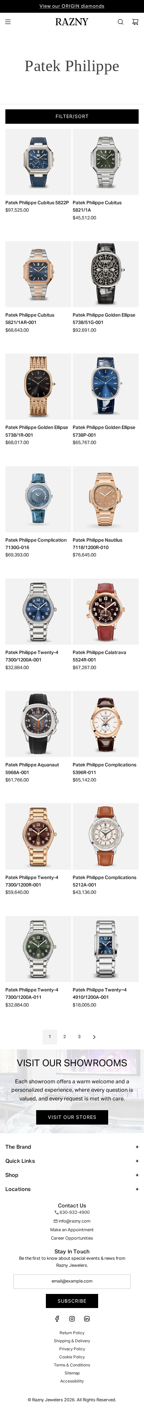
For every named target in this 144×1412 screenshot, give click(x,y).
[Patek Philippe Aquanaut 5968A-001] (38, 724)
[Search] (120, 21)
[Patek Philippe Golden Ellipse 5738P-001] (106, 387)
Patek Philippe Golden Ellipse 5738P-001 (104, 431)
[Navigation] (7, 21)
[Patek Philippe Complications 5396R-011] (106, 724)
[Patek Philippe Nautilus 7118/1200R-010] (106, 499)
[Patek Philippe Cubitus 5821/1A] (106, 162)
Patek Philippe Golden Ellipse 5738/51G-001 (104, 319)
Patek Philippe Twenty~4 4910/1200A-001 (100, 994)
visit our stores (72, 1117)
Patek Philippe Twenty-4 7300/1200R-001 (31, 881)
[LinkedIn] (86, 1321)
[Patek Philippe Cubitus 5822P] (38, 162)
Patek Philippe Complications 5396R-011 (104, 769)
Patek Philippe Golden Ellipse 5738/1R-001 (36, 431)
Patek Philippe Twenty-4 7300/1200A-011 (31, 994)
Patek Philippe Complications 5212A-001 (104, 881)
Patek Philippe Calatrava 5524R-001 (99, 656)
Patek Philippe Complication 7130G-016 (36, 544)
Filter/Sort (72, 116)
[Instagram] (72, 1321)
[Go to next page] (94, 1037)
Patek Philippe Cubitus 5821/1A (97, 207)
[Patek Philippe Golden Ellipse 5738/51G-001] (106, 274)
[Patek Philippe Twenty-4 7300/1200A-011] (38, 949)
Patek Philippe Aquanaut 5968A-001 (32, 769)
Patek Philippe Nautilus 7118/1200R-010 (97, 544)
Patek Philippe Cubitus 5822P (37, 203)
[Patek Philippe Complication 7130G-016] (38, 499)
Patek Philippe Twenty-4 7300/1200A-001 (31, 656)
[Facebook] (57, 1321)
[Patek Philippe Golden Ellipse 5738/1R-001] (38, 387)
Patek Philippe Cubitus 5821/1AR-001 (29, 319)
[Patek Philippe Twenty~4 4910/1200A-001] (106, 949)
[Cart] (135, 21)
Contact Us (72, 1206)
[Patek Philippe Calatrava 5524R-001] (106, 612)
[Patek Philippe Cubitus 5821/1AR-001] (38, 274)
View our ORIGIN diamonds (72, 6)
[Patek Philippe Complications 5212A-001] (106, 836)
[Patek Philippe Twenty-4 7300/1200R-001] (38, 836)
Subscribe (72, 1301)
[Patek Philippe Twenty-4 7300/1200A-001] (38, 612)
